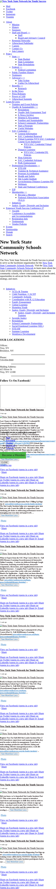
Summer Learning (20, 331)
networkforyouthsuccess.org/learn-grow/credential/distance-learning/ (15, 581)
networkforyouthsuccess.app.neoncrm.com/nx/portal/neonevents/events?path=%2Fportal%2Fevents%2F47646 (27, 455)
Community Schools (22, 297)
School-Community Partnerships (27, 323)
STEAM (16, 328)
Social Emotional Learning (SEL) (28, 326)
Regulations (17, 320)
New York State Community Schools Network (26, 264)
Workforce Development (23, 334)
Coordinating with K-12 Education (28, 299)
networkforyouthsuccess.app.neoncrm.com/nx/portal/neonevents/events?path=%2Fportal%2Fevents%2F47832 (27, 442)
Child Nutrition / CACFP (24, 294)
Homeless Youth (19, 307)
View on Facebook (19, 469)
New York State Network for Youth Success (22, 409)
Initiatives (10, 289)
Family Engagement (21, 302)
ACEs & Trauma (20, 291)
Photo (3, 520)
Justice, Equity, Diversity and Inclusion (30, 310)
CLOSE (4, 462)
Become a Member (13, 455)
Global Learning (19, 305)
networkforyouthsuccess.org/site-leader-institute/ (23, 504)
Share (4, 472)
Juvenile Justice (19, 318)
